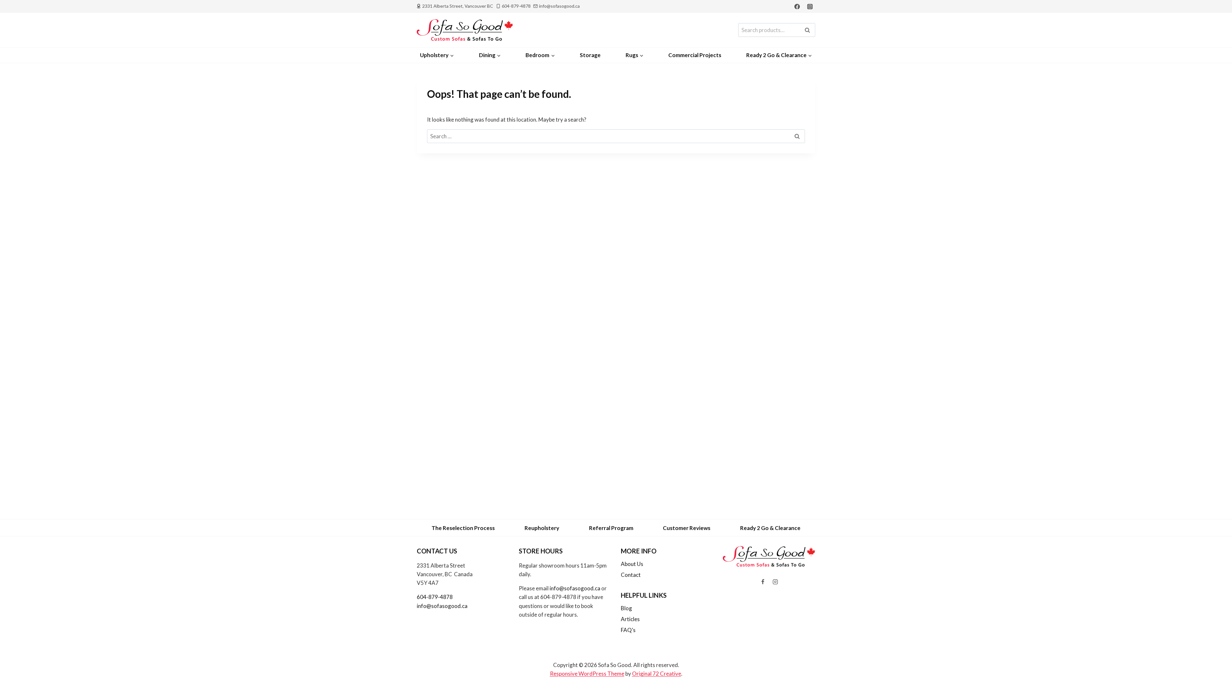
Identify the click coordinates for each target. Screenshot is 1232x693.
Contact (631, 574)
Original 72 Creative (656, 673)
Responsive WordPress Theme (587, 673)
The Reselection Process (463, 528)
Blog (626, 608)
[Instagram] (809, 6)
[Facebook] (797, 6)
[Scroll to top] (1216, 671)
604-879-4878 (435, 597)
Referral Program (611, 528)
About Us (632, 563)
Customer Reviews (686, 528)
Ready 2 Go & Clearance (770, 528)
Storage (590, 55)
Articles (630, 619)
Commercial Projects (694, 55)
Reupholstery (542, 528)
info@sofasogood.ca (442, 606)
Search (809, 30)
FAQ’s (628, 630)
